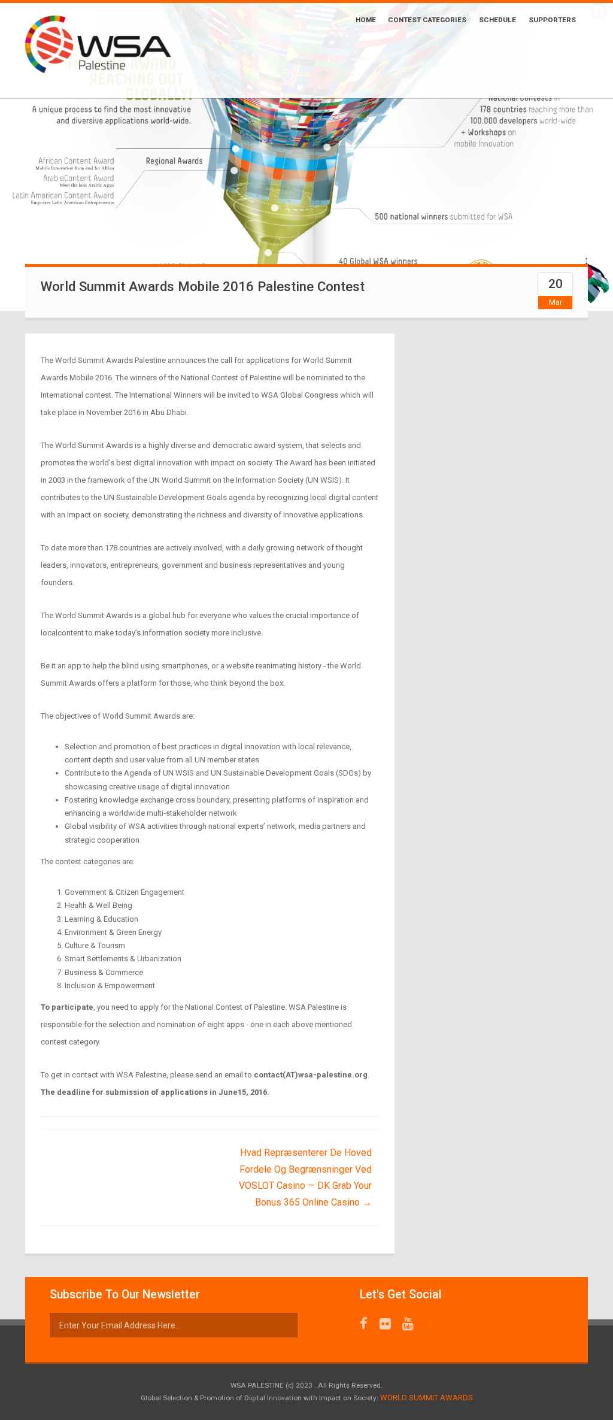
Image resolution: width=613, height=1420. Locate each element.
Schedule (497, 20)
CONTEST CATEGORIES (427, 20)
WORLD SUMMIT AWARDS (426, 1397)
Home (366, 20)
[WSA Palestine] (113, 51)
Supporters (552, 20)
